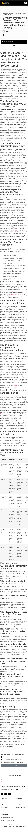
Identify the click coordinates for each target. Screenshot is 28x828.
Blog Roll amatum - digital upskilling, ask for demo (14, 13)
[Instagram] (5, 794)
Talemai (2, 414)
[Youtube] (9, 794)
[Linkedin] (2, 794)
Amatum (15, 230)
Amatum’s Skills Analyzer (17, 294)
